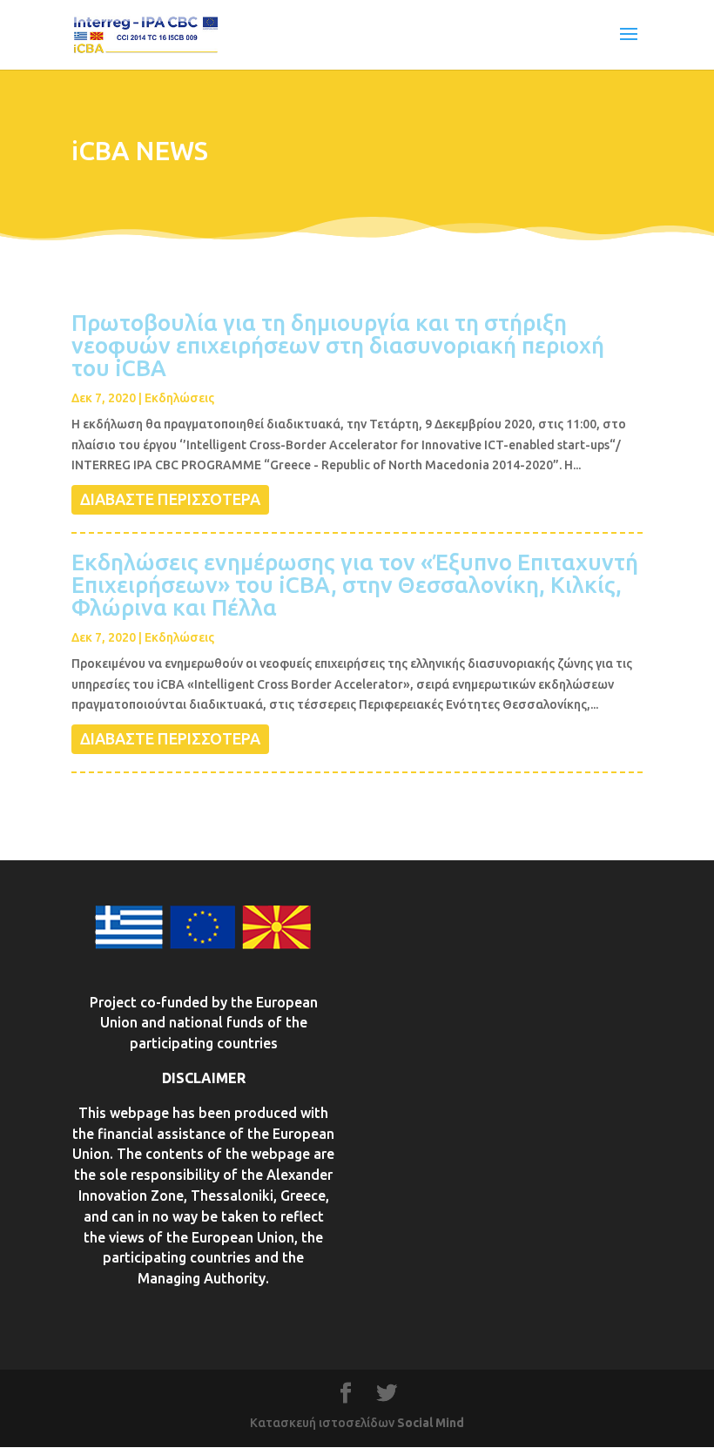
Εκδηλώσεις (179, 398)
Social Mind (430, 1423)
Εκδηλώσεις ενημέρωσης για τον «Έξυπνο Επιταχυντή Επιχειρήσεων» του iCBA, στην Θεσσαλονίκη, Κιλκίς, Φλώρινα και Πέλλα (354, 584)
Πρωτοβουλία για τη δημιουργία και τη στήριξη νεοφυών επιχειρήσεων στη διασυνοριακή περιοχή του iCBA (337, 345)
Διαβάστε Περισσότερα (170, 499)
